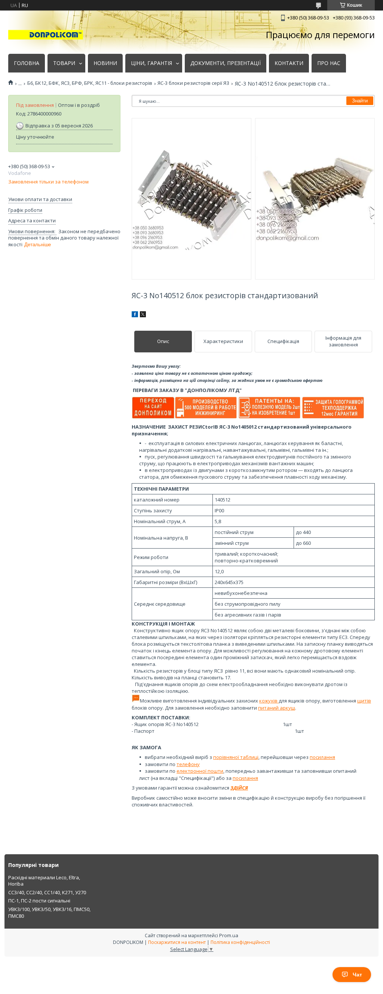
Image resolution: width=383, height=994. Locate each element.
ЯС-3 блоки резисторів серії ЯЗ (193, 83)
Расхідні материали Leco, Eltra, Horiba (44, 881)
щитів (364, 700)
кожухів (269, 700)
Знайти (360, 101)
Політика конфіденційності (240, 942)
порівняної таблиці (235, 757)
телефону (188, 764)
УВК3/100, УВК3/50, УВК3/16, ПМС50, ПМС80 (49, 912)
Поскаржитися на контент (177, 942)
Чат (357, 975)
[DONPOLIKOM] (45, 35)
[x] (143, 315)
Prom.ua (228, 935)
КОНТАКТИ (289, 63)
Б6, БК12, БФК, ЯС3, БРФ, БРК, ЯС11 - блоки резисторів (89, 83)
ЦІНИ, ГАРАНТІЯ (151, 63)
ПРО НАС (328, 63)
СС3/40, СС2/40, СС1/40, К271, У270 (47, 892)
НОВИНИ (105, 63)
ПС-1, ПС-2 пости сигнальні (39, 900)
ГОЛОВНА (26, 63)
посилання (322, 757)
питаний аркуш (276, 707)
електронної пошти (200, 771)
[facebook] (135, 315)
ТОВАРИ (64, 63)
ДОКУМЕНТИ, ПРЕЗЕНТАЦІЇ (225, 63)
